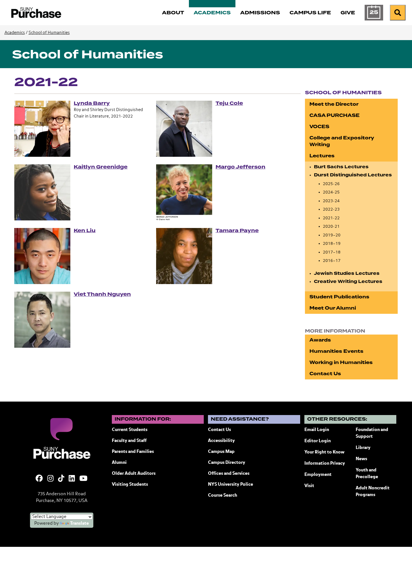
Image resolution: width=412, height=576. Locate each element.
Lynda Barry (92, 103)
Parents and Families (133, 452)
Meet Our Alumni (332, 308)
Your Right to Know (324, 452)
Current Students (129, 430)
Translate (79, 523)
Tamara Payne (237, 230)
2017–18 (332, 252)
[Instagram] (50, 478)
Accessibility (221, 441)
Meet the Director (333, 104)
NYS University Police (230, 484)
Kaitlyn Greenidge (101, 167)
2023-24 (331, 201)
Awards (320, 340)
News (361, 459)
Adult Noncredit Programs (373, 491)
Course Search (222, 495)
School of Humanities (49, 33)
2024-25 (331, 192)
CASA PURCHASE (334, 115)
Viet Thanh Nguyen (102, 294)
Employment (318, 475)
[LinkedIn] (72, 478)
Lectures (322, 155)
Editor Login (317, 441)
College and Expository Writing (341, 141)
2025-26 (331, 184)
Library (363, 448)
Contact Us (325, 373)
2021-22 (331, 218)
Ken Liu (85, 230)
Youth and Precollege (367, 473)
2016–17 (332, 261)
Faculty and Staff (129, 441)
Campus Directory (226, 462)
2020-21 (331, 226)
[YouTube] (83, 478)
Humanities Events (336, 351)
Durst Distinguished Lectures (353, 175)
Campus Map (221, 452)
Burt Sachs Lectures (341, 167)
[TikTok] (61, 478)
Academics (14, 33)
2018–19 (332, 243)
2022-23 (331, 209)
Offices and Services (228, 473)
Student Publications (339, 296)
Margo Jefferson (240, 167)
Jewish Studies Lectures (346, 273)
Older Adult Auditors (134, 473)
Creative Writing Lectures (348, 281)
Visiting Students (130, 484)
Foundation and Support (372, 433)
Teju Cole (229, 103)
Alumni (119, 462)
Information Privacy (324, 463)
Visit (309, 486)
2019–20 (332, 235)
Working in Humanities (341, 362)
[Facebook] (39, 478)
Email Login (316, 430)
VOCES (319, 126)
